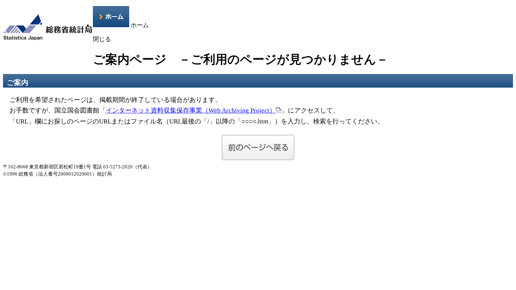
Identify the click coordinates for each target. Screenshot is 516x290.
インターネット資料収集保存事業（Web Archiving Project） (191, 110)
